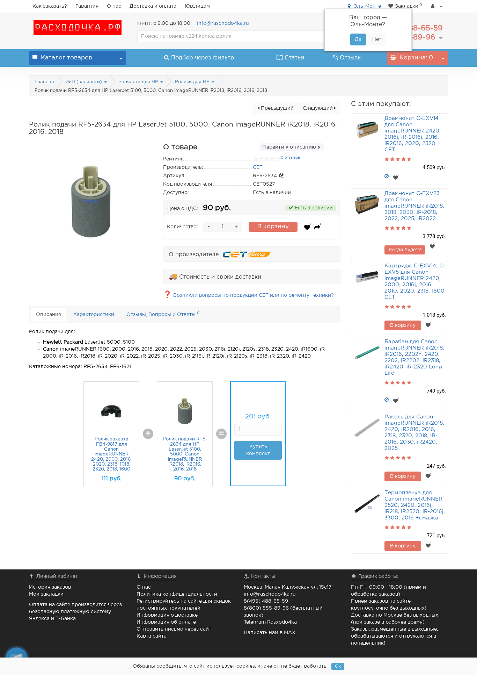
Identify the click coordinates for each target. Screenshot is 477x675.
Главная (44, 82)
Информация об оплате (166, 622)
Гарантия (86, 6)
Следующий (318, 108)
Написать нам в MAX (269, 633)
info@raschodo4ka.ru (223, 23)
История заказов (50, 587)
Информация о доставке (167, 615)
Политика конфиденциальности (177, 594)
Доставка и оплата (153, 6)
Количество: (182, 227)
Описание (48, 315)
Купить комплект (258, 450)
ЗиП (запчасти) (84, 82)
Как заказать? (49, 6)
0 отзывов (290, 157)
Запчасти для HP (139, 82)
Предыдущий (276, 108)
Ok (338, 666)
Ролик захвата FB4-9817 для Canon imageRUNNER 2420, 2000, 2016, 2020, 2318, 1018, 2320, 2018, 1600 (111, 454)
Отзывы (351, 57)
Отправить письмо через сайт (174, 629)
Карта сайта (152, 636)
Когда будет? (405, 250)
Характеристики (93, 315)
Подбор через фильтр (202, 57)
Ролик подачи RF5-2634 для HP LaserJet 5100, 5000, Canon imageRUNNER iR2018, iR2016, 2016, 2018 (185, 454)
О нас (114, 6)
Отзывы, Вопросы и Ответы (163, 314)
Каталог (66, 57)
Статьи (294, 57)
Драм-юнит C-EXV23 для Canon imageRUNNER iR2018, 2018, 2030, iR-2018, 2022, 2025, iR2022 (414, 206)
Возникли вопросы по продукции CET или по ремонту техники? (248, 295)
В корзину (273, 226)
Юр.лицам (197, 6)
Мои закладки (46, 594)
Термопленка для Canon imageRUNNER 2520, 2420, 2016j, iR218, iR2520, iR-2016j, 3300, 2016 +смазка (414, 505)
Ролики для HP (193, 82)
